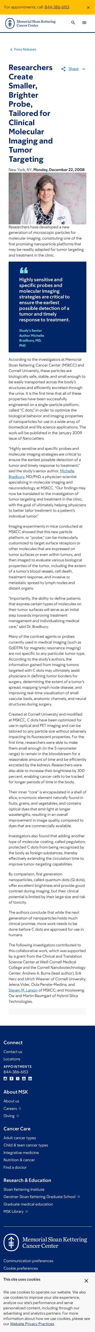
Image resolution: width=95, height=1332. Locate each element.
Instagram (5, 1078)
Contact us (13, 1051)
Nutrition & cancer (19, 1160)
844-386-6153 (57, 7)
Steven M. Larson (23, 990)
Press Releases (25, 49)
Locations (12, 1059)
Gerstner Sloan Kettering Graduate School (40, 1196)
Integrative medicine (21, 1152)
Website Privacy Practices (32, 1324)
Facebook (11, 1078)
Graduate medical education (28, 1204)
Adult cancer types (20, 1138)
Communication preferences (28, 1261)
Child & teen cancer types (26, 1145)
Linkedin (30, 1078)
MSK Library (14, 1211)
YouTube (24, 1078)
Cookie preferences (21, 1268)
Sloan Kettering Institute (24, 1189)
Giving (9, 1116)
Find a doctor (15, 1167)
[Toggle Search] (73, 23)
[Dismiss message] (88, 7)
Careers (11, 1108)
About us (11, 1101)
